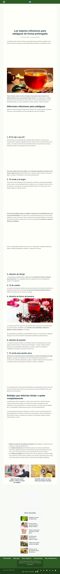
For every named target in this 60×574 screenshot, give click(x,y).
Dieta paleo (16, 558)
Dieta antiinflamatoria (51, 558)
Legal (23, 571)
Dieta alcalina (7, 558)
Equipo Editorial (36, 37)
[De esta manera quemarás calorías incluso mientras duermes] (24, 524)
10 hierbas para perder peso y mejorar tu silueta (33, 538)
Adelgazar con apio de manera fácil (33, 518)
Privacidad (31, 571)
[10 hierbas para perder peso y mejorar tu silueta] (24, 537)
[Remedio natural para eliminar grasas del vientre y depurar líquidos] (24, 551)
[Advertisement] (30, 17)
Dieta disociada (38, 558)
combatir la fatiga (36, 359)
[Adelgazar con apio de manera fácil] (24, 518)
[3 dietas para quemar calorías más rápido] (24, 543)
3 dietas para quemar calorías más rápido (34, 543)
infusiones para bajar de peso (29, 41)
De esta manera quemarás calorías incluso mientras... (33, 525)
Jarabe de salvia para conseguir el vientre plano (34, 531)
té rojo (10, 140)
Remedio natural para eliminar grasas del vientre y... (34, 550)
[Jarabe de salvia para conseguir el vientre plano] (24, 531)
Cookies (26, 571)
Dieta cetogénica (26, 558)
